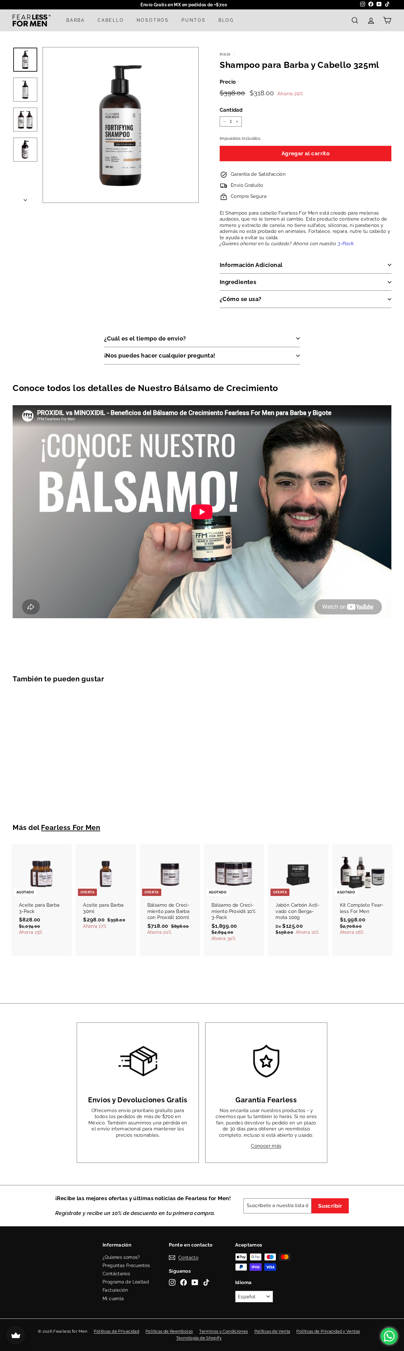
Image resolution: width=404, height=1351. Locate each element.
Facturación (115, 1290)
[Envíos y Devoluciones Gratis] (137, 1061)
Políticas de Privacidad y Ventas (328, 1331)
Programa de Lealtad (126, 1281)
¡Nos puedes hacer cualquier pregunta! (160, 355)
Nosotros (153, 20)
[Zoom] (120, 125)
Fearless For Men (70, 827)
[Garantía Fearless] (266, 1061)
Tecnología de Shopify (199, 1338)
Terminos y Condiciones (223, 1331)
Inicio (225, 54)
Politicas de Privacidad (116, 1331)
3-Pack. (346, 243)
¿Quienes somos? (121, 1257)
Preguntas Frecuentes (126, 1265)
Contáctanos (116, 1273)
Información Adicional (251, 265)
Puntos (193, 20)
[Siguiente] (25, 198)
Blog (226, 20)
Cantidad (231, 110)
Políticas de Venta (272, 1331)
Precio (228, 82)
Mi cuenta (113, 1298)
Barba (75, 20)
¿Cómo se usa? (241, 299)
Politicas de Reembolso (169, 1331)
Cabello (111, 20)
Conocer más (266, 1146)
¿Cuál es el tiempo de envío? (145, 338)
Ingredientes (238, 282)
